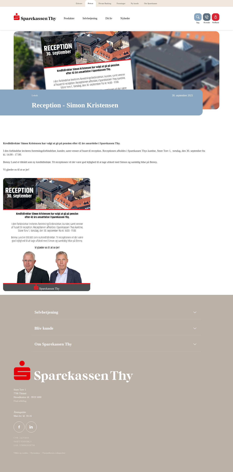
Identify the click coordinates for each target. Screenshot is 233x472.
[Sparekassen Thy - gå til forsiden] (35, 17)
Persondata (35, 453)
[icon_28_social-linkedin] (31, 427)
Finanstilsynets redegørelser (53, 453)
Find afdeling (20, 401)
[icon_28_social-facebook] (19, 427)
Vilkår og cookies (21, 453)
